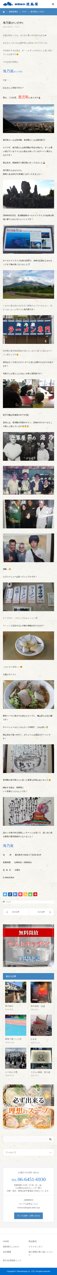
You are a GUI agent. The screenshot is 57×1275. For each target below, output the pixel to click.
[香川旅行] (15, 992)
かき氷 (34, 1039)
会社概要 (7, 1252)
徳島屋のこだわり (11, 1246)
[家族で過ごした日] (15, 1025)
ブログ (17, 27)
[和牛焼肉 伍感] (41, 992)
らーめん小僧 (11, 1072)
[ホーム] (4, 11)
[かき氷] (41, 1025)
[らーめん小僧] (15, 1058)
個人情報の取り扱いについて (40, 1253)
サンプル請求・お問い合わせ (28, 1216)
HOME (6, 1241)
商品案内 (32, 1241)
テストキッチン (35, 1246)
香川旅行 (9, 1006)
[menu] (53, 4)
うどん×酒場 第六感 (40, 1072)
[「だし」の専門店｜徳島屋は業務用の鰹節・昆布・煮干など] (20, 4)
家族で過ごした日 (13, 1039)
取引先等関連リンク (12, 1260)
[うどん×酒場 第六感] (41, 1058)
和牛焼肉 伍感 (38, 1006)
